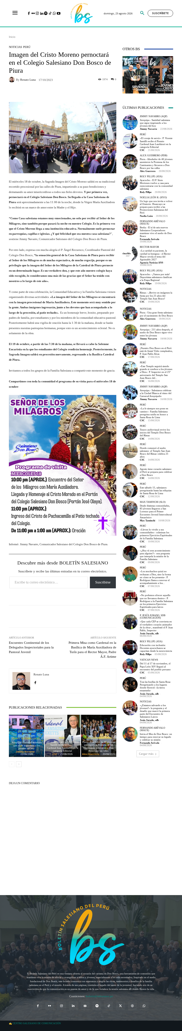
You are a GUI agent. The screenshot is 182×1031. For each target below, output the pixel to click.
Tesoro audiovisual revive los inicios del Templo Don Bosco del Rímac (155, 432)
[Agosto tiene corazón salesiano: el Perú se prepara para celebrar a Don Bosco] (130, 471)
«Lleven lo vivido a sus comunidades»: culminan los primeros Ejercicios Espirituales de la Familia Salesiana (156, 534)
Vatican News (149, 660)
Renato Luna (28, 79)
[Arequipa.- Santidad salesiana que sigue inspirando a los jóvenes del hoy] (130, 122)
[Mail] (85, 1006)
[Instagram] (37, 13)
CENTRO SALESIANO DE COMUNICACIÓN (37, 1023)
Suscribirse (103, 582)
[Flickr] (33, 13)
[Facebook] (29, 13)
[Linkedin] (42, 13)
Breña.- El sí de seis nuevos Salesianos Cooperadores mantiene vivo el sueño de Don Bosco (156, 232)
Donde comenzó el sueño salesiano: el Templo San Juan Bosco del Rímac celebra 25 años (155, 452)
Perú (26, 47)
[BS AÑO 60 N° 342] (135, 74)
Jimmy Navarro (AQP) (26, 738)
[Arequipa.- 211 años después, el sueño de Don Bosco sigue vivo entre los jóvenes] (130, 331)
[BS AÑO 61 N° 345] (160, 74)
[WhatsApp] (54, 13)
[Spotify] (46, 13)
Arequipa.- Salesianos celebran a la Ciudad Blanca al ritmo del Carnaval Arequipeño (155, 393)
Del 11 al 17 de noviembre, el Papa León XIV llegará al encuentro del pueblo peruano (155, 666)
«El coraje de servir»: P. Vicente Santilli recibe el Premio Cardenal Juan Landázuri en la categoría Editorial (62, 746)
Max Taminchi (147, 520)
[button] (142, 13)
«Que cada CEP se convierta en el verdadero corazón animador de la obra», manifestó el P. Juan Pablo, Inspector (156, 626)
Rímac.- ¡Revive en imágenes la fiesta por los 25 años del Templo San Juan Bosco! (156, 295)
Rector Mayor (149, 247)
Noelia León (146, 216)
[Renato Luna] (12, 79)
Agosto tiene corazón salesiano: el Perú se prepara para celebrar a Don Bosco (156, 472)
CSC (55, 754)
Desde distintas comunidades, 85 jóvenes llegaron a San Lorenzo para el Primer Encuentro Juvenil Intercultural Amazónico (156, 511)
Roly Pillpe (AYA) (151, 176)
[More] (93, 616)
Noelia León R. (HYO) (153, 197)
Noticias (15, 47)
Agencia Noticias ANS (151, 262)
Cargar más (146, 754)
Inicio (12, 37)
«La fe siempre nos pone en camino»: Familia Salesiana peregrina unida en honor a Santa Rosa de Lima (154, 413)
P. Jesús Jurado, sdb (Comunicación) (152, 616)
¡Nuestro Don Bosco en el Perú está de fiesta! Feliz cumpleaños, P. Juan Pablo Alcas (156, 351)
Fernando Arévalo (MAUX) (152, 222)
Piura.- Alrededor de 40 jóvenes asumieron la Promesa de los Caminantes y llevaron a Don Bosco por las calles (98, 746)
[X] (120, 1006)
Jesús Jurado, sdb (149, 633)
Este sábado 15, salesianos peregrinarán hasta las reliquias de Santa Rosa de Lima (155, 490)
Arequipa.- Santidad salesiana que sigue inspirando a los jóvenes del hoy (27, 745)
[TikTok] (50, 13)
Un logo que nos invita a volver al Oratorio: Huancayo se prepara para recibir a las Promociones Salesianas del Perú (156, 207)
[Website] (132, 1006)
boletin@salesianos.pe (99, 996)
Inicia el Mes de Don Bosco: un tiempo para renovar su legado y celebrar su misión (156, 737)
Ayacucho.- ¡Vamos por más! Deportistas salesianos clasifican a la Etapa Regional (156, 277)
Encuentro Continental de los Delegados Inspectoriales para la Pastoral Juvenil (31, 647)
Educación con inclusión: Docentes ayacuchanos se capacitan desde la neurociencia (156, 648)
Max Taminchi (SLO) (153, 502)
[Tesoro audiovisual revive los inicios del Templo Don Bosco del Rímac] (130, 432)
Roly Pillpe (146, 192)
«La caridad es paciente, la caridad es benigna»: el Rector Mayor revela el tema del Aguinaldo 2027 (155, 255)
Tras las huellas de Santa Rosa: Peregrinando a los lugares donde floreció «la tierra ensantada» (155, 686)
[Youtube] (58, 13)
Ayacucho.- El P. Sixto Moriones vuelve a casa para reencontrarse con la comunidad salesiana (156, 184)
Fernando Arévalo (149, 239)
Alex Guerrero (90, 754)
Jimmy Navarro (25, 751)
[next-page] (19, 764)
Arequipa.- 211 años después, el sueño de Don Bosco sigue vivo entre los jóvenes (156, 332)
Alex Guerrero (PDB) (98, 738)
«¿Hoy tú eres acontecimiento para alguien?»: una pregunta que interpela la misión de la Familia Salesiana (155, 555)
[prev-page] (11, 764)
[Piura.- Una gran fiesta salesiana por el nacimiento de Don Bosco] (130, 313)
